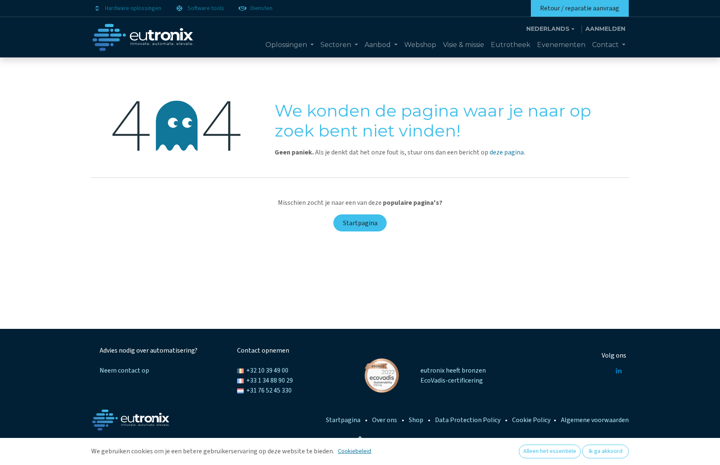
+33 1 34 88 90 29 (269, 380)
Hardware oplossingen (133, 8)
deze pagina (507, 152)
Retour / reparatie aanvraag (579, 8)
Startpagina (360, 223)
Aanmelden (605, 28)
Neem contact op (124, 370)
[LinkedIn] (619, 370)
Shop (416, 420)
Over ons (384, 420)
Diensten (261, 8)
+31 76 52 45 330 (269, 390)
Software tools (206, 8)
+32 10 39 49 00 (267, 370)
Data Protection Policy (467, 420)
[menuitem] (289, 45)
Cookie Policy (531, 420)
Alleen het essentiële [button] (549, 451)
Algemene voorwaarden (595, 420)
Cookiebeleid (354, 451)
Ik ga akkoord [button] (605, 451)
